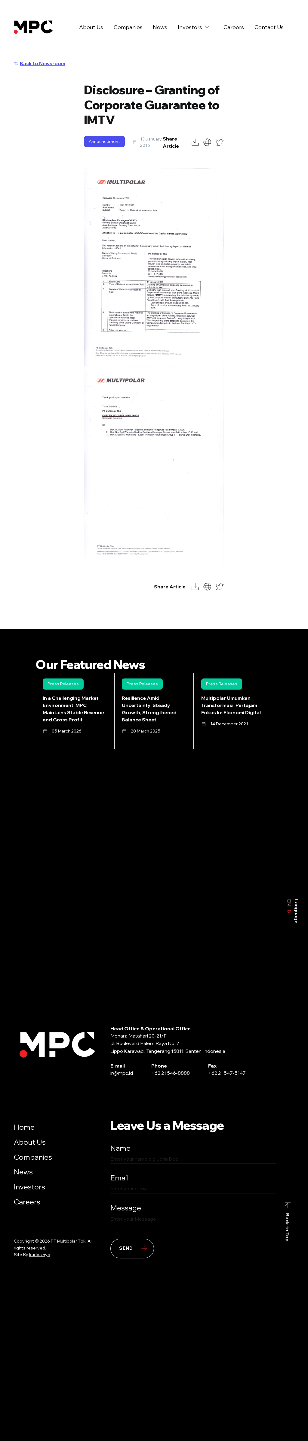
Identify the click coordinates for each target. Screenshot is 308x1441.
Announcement (104, 141)
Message (125, 1207)
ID (289, 910)
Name (120, 1147)
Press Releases (63, 684)
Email (119, 1178)
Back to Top (288, 1227)
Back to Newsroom (42, 63)
